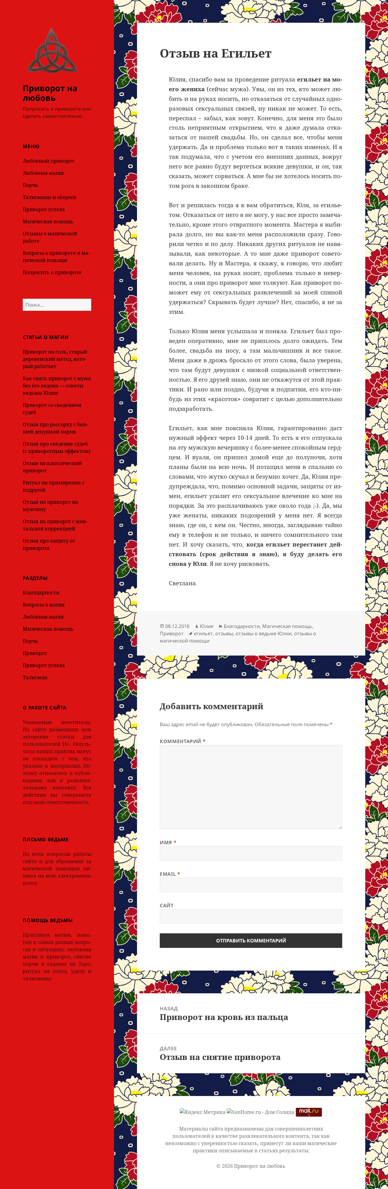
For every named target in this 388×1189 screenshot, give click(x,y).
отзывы (224, 633)
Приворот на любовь (50, 92)
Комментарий (183, 741)
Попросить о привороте (52, 272)
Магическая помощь (48, 221)
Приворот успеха (44, 209)
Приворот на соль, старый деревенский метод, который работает (55, 359)
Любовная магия (43, 173)
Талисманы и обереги (49, 197)
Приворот (35, 653)
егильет (203, 633)
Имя (168, 842)
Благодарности (41, 592)
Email (170, 874)
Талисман (35, 677)
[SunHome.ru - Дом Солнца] (260, 1111)
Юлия (206, 626)
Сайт (167, 905)
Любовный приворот (49, 161)
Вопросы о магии (44, 604)
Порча (30, 185)
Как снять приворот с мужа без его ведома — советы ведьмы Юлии (57, 385)
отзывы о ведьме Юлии (264, 633)
